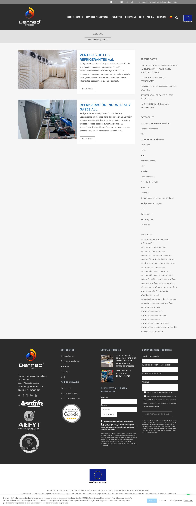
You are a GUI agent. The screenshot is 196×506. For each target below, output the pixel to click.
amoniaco (160, 251)
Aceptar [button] (152, 501)
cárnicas (171, 283)
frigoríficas (146, 291)
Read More (87, 89)
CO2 (142, 134)
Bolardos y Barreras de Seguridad (155, 123)
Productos (145, 187)
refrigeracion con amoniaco (154, 315)
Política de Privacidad (70, 398)
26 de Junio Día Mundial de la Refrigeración (154, 241)
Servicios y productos (70, 361)
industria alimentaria (150, 299)
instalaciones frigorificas (162, 303)
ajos (164, 247)
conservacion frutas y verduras (155, 271)
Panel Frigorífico (148, 177)
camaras (167, 255)
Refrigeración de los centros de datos (157, 198)
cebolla (144, 263)
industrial (145, 303)
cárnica (162, 283)
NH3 (142, 166)
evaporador (166, 287)
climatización (164, 263)
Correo (104, 405)
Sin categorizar (147, 219)
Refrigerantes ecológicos (151, 203)
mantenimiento (148, 307)
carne (171, 259)
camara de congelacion (152, 255)
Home (90, 40)
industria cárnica (168, 299)
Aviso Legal (66, 388)
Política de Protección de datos (164, 392)
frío (153, 291)
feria (175, 287)
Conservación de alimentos (152, 139)
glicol (156, 295)
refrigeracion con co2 (151, 319)
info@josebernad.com (169, 2)
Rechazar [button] (162, 501)
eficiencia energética (150, 287)
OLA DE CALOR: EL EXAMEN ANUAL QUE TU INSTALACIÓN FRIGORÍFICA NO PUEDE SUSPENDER (159, 68)
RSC (142, 209)
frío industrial (162, 291)
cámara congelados (163, 275)
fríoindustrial (147, 295)
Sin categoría (146, 214)
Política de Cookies (69, 393)
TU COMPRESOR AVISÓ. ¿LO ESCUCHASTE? (123, 373)
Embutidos (145, 145)
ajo (160, 247)
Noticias (144, 171)
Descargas (65, 372)
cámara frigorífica (149, 279)
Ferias (143, 150)
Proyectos (145, 193)
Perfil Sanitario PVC (149, 182)
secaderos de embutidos (165, 327)
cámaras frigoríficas (167, 279)
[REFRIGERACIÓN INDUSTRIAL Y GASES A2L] (47, 119)
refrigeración (147, 327)
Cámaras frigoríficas (149, 129)
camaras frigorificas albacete (154, 259)
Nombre (104, 397)
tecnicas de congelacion (152, 331)
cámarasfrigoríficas (149, 283)
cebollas (153, 263)
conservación (147, 275)
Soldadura (145, 225)
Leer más (188, 500)
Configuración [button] (176, 501)
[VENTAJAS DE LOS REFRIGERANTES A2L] (47, 69)
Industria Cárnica (148, 161)
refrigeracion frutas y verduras (155, 323)
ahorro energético (149, 247)
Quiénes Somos (67, 356)
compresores (147, 267)
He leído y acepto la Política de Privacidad (118, 421)
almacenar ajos (148, 251)
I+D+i (142, 155)
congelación (160, 267)
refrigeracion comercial (152, 311)
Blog (63, 377)
